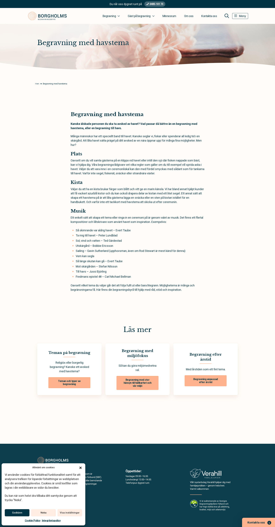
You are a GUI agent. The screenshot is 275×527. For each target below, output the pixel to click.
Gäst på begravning (139, 16)
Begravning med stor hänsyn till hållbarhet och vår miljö (138, 382)
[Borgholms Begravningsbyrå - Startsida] (54, 460)
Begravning (109, 16)
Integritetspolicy (51, 520)
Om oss (189, 16)
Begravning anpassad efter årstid (205, 381)
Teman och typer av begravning (69, 383)
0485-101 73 (156, 4)
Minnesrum (169, 16)
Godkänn (17, 512)
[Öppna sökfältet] (227, 16)
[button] (80, 467)
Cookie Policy (32, 520)
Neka (43, 512)
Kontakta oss (209, 16)
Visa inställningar (70, 512)
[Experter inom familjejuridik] (205, 474)
